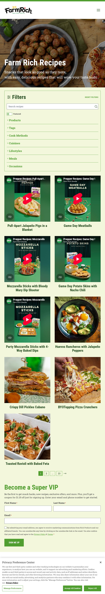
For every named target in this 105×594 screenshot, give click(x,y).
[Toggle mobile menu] (98, 10)
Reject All (92, 588)
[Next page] (65, 473)
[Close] (101, 562)
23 (59, 473)
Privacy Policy (40, 534)
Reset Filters (91, 97)
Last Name (59, 502)
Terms (50, 534)
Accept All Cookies (73, 588)
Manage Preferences (12, 588)
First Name (10, 502)
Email (8, 515)
